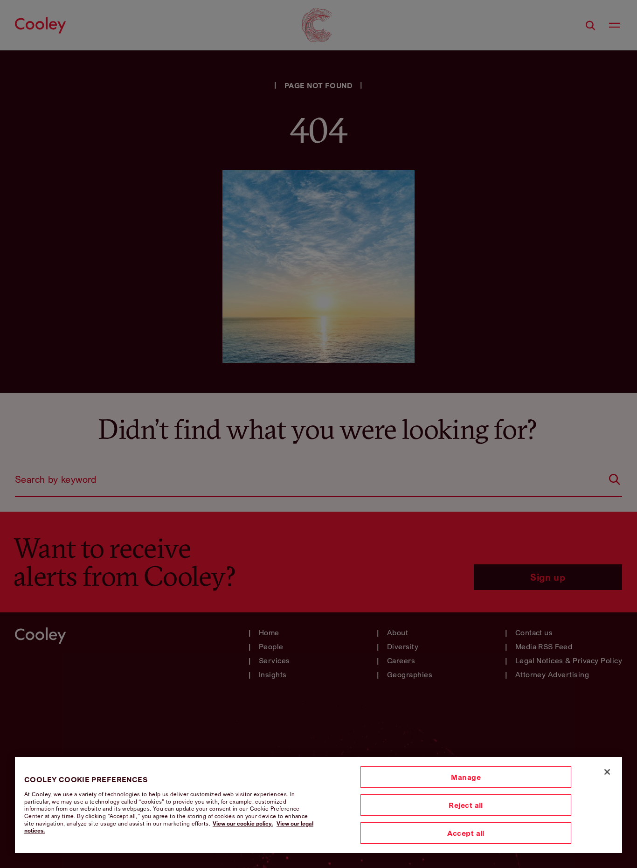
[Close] (607, 772)
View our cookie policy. (243, 823)
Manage (466, 777)
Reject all (466, 805)
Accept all (466, 833)
